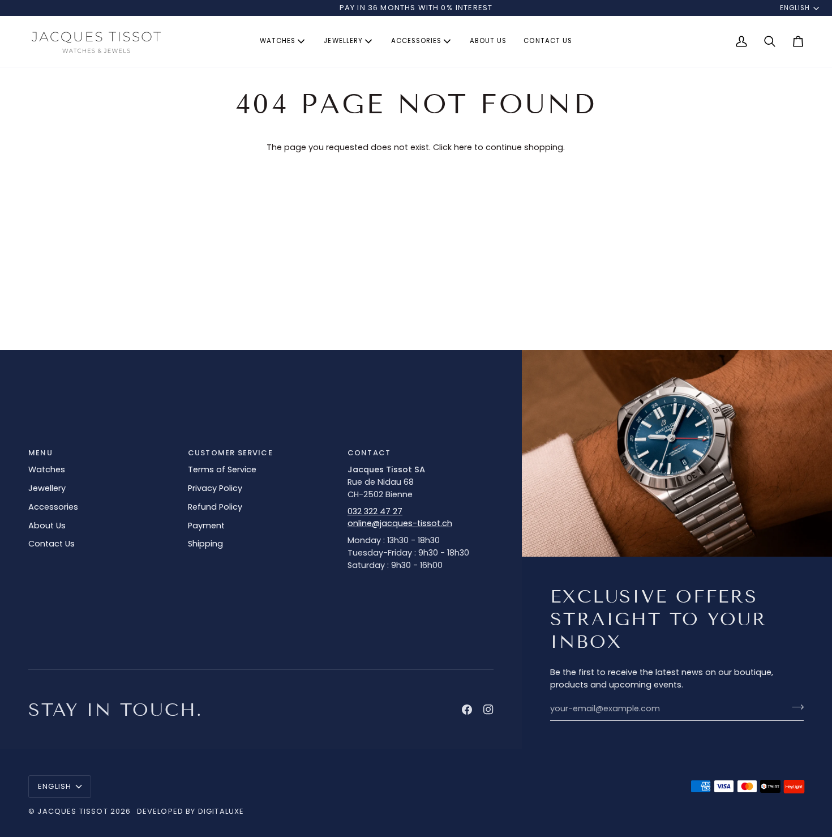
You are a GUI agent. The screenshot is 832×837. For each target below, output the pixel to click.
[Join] (794, 707)
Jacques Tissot (72, 811)
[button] (283, 41)
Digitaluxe (221, 811)
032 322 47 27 (375, 511)
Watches (46, 469)
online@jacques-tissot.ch (400, 523)
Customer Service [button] (230, 452)
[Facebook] (467, 709)
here (463, 147)
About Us (47, 525)
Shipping (205, 543)
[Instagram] (488, 709)
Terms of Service (222, 469)
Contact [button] (369, 452)
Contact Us (51, 543)
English (795, 7)
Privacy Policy (215, 488)
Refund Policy (215, 507)
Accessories (53, 507)
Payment (206, 525)
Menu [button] (40, 452)
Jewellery (47, 488)
